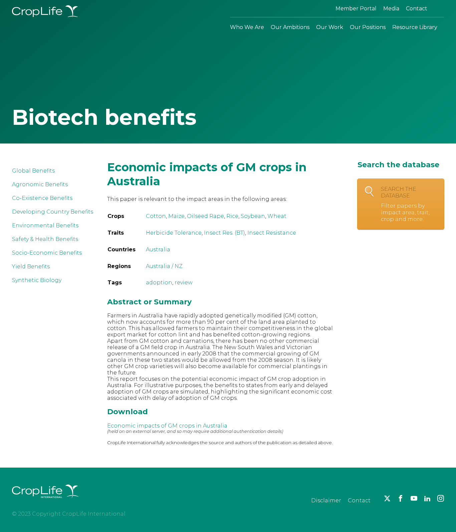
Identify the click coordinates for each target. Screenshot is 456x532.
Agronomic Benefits (40, 184)
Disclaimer (326, 500)
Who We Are (247, 27)
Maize (176, 216)
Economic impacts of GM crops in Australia (167, 426)
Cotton (156, 216)
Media (391, 8)
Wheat (276, 216)
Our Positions (368, 27)
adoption (159, 282)
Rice (232, 216)
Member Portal (356, 8)
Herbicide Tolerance (174, 233)
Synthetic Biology (36, 280)
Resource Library (414, 27)
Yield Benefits (31, 266)
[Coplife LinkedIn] (427, 498)
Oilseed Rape (205, 216)
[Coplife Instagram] (440, 498)
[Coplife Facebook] (400, 498)
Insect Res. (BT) (224, 233)
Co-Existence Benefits (42, 198)
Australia (158, 249)
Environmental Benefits (45, 225)
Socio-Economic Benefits (47, 253)
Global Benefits (33, 171)
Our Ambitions (290, 27)
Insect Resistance (271, 233)
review (184, 282)
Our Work (329, 27)
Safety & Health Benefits (45, 239)
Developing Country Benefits (52, 212)
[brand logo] (45, 502)
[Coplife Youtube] (414, 498)
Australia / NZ (164, 266)
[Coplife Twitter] (387, 498)
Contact (416, 8)
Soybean (253, 216)
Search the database (405, 204)
